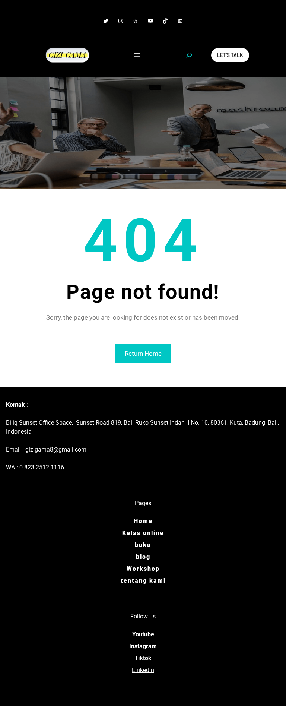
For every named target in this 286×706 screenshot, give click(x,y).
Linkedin (143, 670)
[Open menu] (137, 55)
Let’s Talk (230, 55)
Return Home (143, 353)
